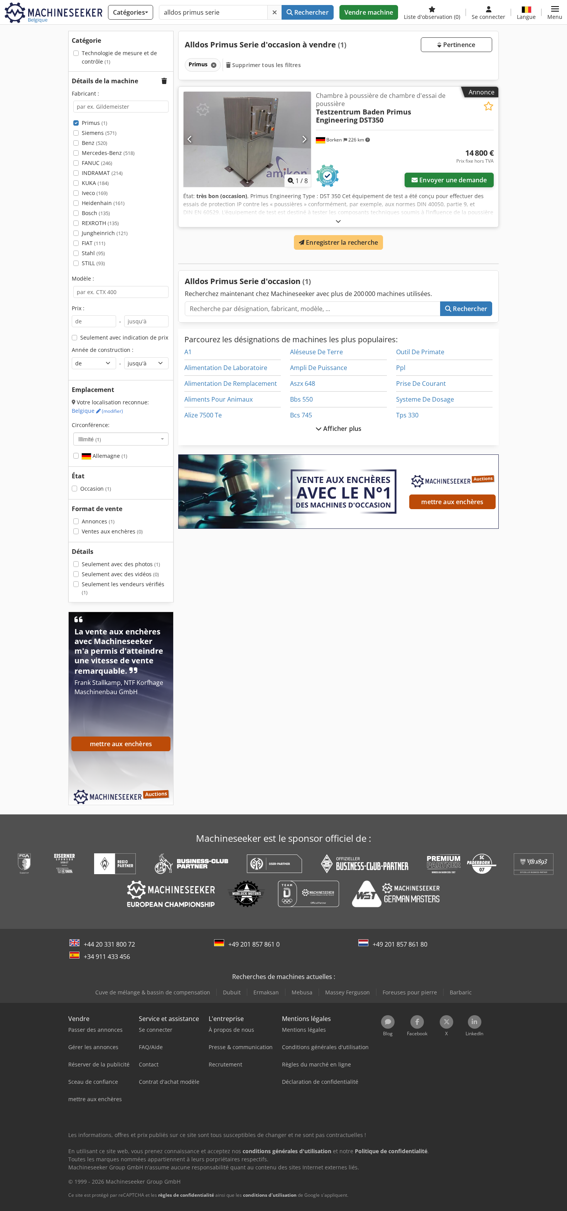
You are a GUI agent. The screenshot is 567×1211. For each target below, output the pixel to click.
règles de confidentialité (186, 1195)
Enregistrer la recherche (341, 242)
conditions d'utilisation (270, 1195)
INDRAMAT (102, 173)
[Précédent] (190, 139)
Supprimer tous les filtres (266, 65)
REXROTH (100, 223)
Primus (94, 122)
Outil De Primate (420, 352)
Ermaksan (266, 992)
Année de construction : (102, 349)
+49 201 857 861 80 (400, 944)
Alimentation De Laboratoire (225, 367)
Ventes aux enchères (112, 531)
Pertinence (458, 44)
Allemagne (109, 455)
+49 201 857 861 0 (254, 944)
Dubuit (232, 992)
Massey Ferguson (347, 992)
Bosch (96, 213)
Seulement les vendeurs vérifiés (123, 588)
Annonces (98, 521)
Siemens (99, 132)
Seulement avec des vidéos (120, 574)
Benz (94, 142)
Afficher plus (341, 428)
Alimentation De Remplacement (230, 383)
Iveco (95, 193)
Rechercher (311, 12)
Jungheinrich (105, 233)
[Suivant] (304, 139)
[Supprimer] (274, 12)
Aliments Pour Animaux (218, 399)
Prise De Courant (421, 383)
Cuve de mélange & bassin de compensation (152, 992)
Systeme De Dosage (425, 399)
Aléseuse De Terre (316, 352)
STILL (93, 263)
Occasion (95, 488)
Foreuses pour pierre (410, 992)
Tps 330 (407, 415)
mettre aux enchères (452, 502)
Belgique (97, 410)
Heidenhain (103, 203)
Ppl (400, 367)
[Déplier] (338, 221)
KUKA (95, 183)
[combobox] (121, 439)
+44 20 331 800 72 (109, 944)
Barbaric (461, 992)
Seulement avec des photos (121, 564)
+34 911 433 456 (107, 956)
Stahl (93, 253)
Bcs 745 (301, 415)
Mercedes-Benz (108, 152)
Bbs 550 (301, 399)
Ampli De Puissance (318, 367)
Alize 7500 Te (203, 415)
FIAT (93, 243)
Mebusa (302, 992)
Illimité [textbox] (89, 439)
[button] (554, 12)
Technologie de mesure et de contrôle (119, 57)
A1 (188, 352)
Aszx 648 (302, 383)
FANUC (97, 163)
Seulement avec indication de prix (124, 337)
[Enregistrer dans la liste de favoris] (488, 106)
